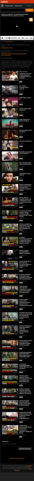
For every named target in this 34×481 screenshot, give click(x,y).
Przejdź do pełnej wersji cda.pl (17, 458)
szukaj (29, 10)
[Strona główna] (4, 2)
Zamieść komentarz (25, 449)
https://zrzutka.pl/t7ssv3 (7, 47)
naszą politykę (28, 465)
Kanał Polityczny (9, 41)
